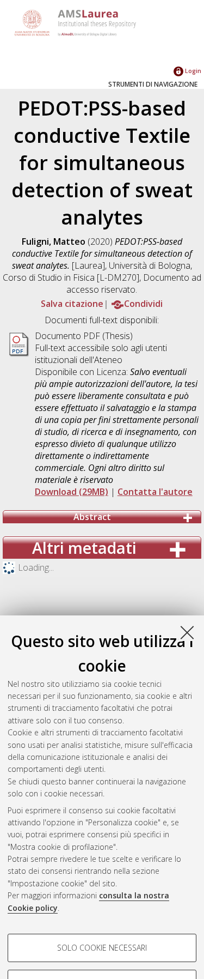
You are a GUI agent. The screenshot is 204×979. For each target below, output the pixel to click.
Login (192, 71)
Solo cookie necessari (102, 947)
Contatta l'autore (155, 492)
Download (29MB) (71, 492)
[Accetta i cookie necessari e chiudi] (187, 632)
